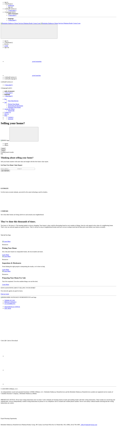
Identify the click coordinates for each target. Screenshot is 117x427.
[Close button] (24, 134)
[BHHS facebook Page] (18, 356)
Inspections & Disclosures (15, 105)
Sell (5, 102)
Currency (10, 117)
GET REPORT (5, 170)
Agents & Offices (9, 109)
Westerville (11, 110)
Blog (5, 115)
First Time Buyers (13, 101)
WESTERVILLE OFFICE (12, 307)
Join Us (6, 114)
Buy (5, 99)
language (10, 119)
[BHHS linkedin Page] (18, 370)
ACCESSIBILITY (9, 303)
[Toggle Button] (29, 31)
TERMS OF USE (9, 300)
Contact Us (7, 112)
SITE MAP (7, 308)
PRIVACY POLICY (10, 302)
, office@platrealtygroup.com (88, 424)
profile (6, 46)
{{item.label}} (12, 10)
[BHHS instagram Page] (18, 384)
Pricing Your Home (13, 104)
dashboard (11, 5)
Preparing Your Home (14, 107)
